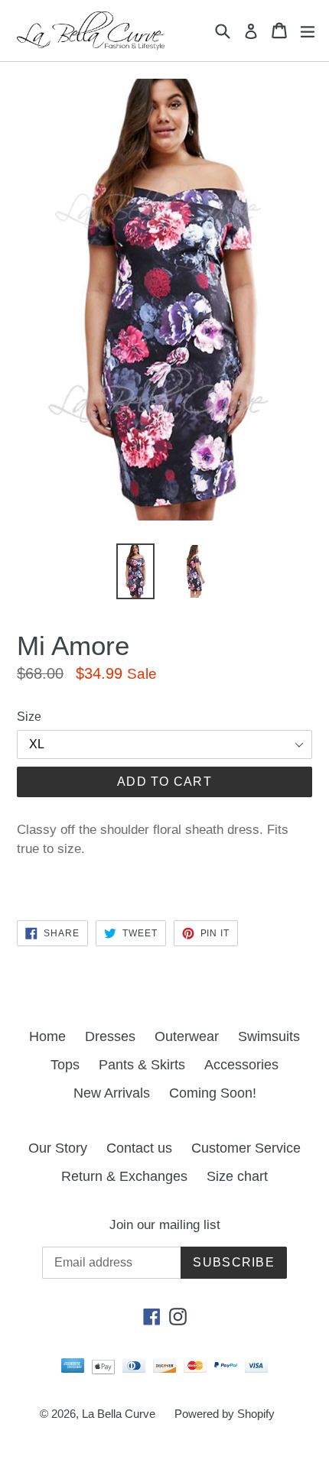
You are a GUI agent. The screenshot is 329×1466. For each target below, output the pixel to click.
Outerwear (187, 1036)
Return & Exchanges (124, 1176)
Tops (65, 1064)
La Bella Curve (118, 1413)
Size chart (237, 1176)
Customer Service (246, 1148)
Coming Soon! (212, 1093)
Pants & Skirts (142, 1064)
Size (29, 716)
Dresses (110, 1036)
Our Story (57, 1148)
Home (47, 1036)
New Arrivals (111, 1093)
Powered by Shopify (224, 1413)
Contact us (139, 1148)
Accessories (241, 1064)
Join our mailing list (164, 1225)
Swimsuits (269, 1036)
